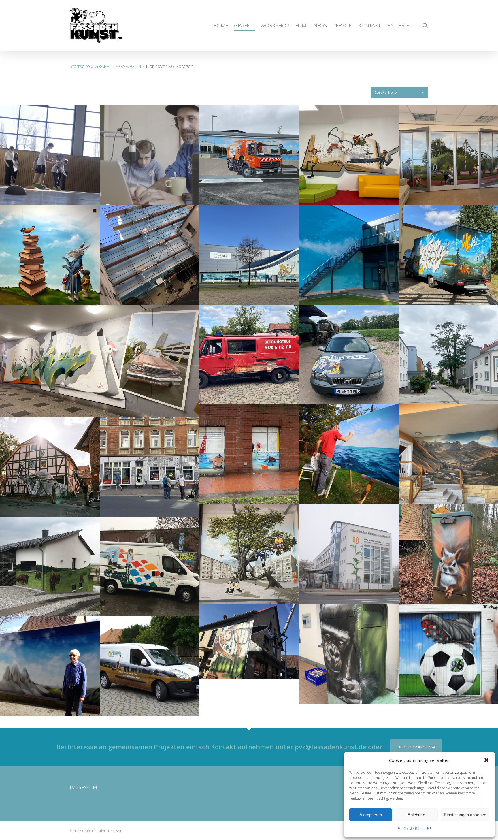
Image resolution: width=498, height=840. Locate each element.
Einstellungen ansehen (465, 814)
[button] (486, 760)
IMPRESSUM (83, 787)
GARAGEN (130, 66)
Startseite (80, 66)
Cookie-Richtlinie (416, 828)
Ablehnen (416, 814)
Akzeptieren (370, 814)
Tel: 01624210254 (416, 747)
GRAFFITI (104, 66)
